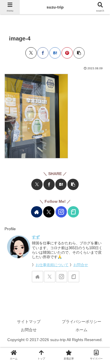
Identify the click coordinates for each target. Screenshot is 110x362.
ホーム (81, 329)
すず (36, 237)
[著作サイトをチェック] (36, 211)
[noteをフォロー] (73, 211)
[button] (79, 53)
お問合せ (80, 265)
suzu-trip (55, 7)
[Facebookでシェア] (43, 53)
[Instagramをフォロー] (61, 211)
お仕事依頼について (52, 265)
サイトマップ (29, 321)
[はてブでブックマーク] (55, 53)
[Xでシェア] (31, 53)
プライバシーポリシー (81, 321)
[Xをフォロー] (48, 211)
